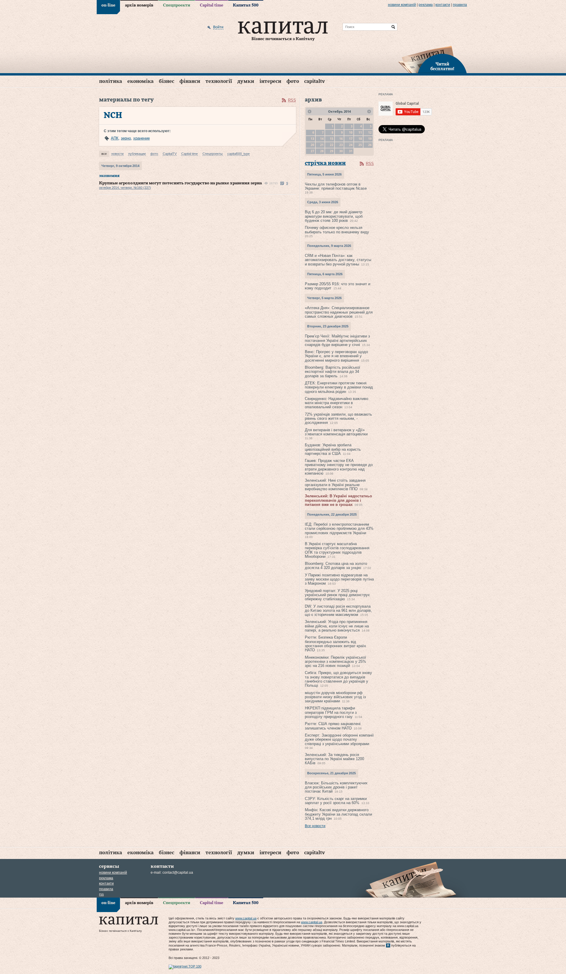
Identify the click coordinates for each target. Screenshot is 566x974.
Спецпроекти (176, 5)
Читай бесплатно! (442, 66)
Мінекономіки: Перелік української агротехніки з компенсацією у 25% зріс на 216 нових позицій (335, 661)
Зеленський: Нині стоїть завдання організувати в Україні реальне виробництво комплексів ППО (335, 484)
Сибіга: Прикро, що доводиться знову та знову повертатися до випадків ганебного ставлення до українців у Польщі (338, 679)
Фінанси (190, 81)
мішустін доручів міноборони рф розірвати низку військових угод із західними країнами (335, 697)
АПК (115, 138)
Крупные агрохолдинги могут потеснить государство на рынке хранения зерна (180, 183)
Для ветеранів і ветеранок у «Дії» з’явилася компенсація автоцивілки (336, 432)
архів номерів (139, 5)
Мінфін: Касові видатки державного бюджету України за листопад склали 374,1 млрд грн (338, 814)
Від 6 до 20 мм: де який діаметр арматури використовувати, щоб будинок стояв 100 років (334, 216)
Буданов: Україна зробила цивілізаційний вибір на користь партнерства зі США (333, 449)
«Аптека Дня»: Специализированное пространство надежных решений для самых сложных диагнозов (339, 312)
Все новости (315, 826)
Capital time (211, 5)
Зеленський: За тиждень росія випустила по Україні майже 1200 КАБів (334, 758)
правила (460, 5)
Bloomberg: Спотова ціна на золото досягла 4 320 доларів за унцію (336, 565)
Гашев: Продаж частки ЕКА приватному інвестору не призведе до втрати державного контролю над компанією (339, 466)
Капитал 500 (246, 5)
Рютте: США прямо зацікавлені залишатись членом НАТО (333, 726)
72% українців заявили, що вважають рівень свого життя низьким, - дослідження (338, 418)
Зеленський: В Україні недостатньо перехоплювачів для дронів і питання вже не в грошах (338, 500)
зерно (126, 138)
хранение (141, 138)
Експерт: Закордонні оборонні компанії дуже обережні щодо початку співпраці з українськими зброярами (339, 739)
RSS (292, 100)
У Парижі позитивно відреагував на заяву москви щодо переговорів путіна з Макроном (339, 579)
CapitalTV (314, 81)
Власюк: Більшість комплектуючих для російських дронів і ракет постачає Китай (336, 787)
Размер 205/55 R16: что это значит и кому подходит (337, 286)
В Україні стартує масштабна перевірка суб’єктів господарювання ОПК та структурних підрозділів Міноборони (337, 550)
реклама (426, 5)
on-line (108, 5)
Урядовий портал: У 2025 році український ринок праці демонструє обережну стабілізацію (337, 594)
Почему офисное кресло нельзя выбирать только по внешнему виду (337, 229)
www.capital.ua (245, 918)
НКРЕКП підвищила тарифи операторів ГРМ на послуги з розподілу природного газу (331, 712)
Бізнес (166, 81)
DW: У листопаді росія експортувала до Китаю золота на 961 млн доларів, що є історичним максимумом (338, 610)
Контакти (442, 5)
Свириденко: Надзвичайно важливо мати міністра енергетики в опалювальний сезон (336, 402)
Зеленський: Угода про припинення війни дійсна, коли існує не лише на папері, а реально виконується (337, 625)
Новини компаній (402, 5)
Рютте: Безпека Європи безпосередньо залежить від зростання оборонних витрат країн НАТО (335, 643)
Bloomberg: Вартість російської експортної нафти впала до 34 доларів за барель (332, 371)
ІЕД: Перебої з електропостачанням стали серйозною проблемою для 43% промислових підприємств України (339, 528)
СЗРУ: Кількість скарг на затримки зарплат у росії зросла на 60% (336, 800)
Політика (110, 81)
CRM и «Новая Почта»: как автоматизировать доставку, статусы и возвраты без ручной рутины (338, 259)
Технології (218, 81)
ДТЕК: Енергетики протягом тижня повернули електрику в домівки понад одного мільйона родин (339, 387)
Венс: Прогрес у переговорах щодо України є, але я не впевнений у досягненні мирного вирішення (336, 356)
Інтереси (270, 81)
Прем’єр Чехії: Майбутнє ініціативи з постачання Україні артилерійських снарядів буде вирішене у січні (337, 340)
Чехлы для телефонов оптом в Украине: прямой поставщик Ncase (336, 186)
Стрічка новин (325, 163)
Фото (293, 81)
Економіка (140, 81)
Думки (245, 81)
